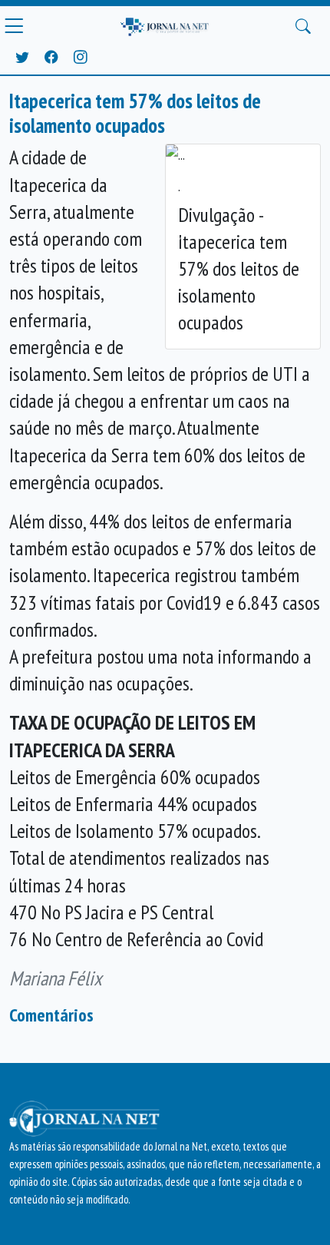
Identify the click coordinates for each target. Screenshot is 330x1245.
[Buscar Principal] (303, 26)
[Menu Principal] (14, 26)
